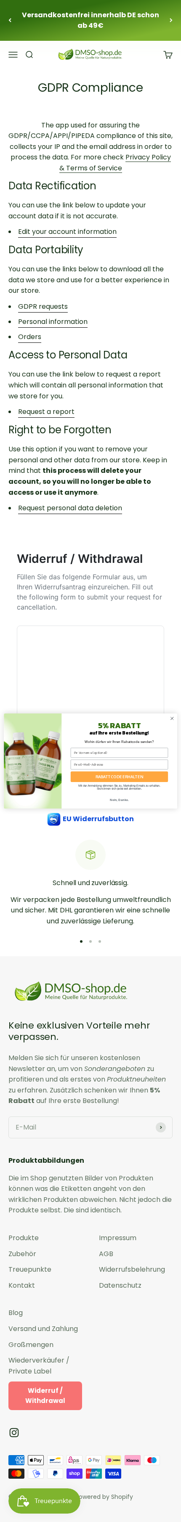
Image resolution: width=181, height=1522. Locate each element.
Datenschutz (120, 1285)
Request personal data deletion (70, 508)
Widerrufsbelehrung (132, 1269)
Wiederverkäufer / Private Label (38, 1365)
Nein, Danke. (119, 799)
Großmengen (30, 1345)
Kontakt (21, 1285)
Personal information (53, 321)
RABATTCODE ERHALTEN (119, 776)
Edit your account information (67, 231)
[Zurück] (9, 20)
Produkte (23, 1238)
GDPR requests (43, 306)
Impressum (117, 1238)
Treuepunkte (29, 1269)
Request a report (46, 411)
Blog (15, 1313)
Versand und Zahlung (43, 1329)
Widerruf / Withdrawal (45, 1395)
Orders (29, 337)
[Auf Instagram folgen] (14, 1432)
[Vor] (171, 20)
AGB (106, 1254)
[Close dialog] (172, 718)
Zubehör (22, 1254)
